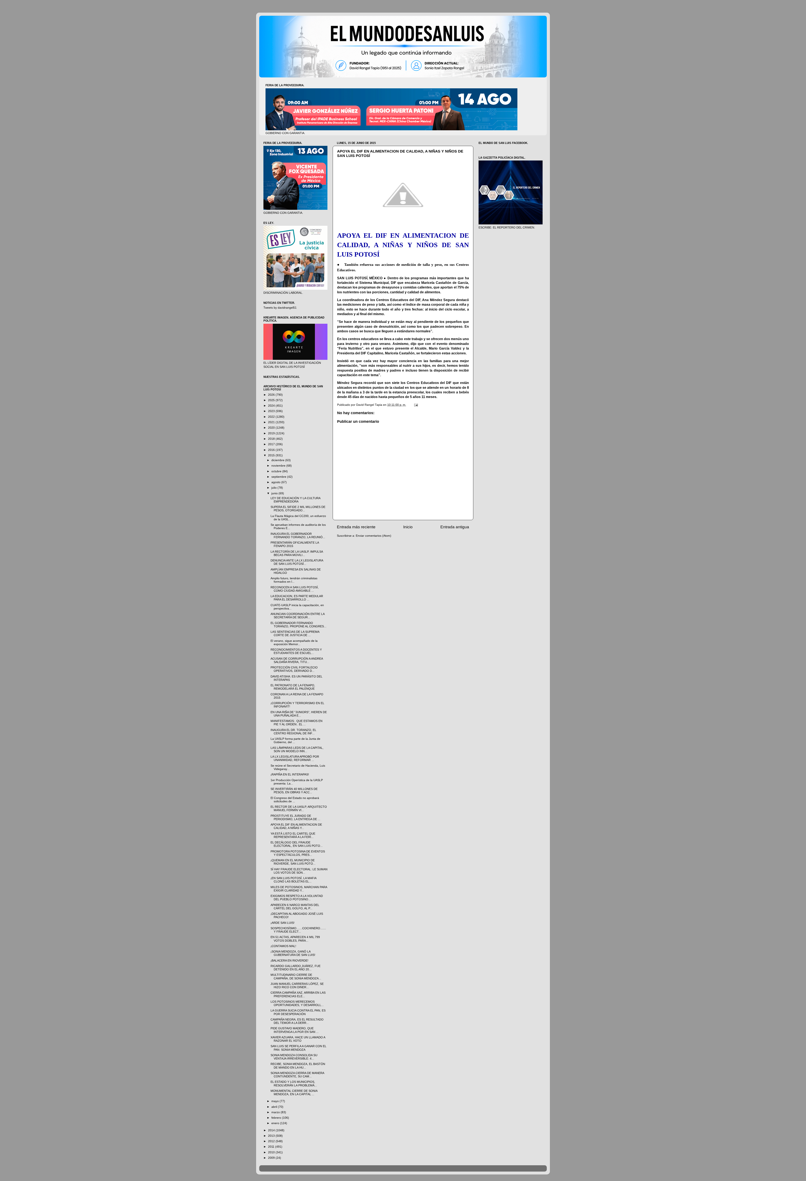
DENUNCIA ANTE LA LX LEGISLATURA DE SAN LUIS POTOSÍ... (297, 562)
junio (275, 493)
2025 (272, 400)
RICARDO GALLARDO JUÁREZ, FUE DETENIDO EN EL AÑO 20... (296, 967)
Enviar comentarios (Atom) (373, 535)
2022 (272, 416)
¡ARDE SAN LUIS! (282, 922)
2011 (271, 1146)
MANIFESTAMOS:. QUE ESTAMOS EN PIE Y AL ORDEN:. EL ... (296, 722)
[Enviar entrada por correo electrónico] (416, 404)
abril (274, 1106)
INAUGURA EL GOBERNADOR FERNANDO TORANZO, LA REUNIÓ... (298, 535)
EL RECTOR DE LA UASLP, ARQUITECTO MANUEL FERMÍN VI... (299, 808)
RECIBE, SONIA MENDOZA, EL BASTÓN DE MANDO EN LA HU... (298, 1065)
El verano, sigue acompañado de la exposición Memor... (294, 642)
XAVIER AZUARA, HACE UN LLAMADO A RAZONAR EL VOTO (298, 1039)
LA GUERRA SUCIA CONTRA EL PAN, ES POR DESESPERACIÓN (298, 1012)
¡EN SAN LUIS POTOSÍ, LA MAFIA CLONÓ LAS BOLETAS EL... (293, 880)
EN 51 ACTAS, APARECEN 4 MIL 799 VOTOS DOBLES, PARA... (295, 939)
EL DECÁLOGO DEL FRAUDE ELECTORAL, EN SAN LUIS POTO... (297, 844)
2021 (272, 422)
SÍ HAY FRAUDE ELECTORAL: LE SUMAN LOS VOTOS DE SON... (299, 871)
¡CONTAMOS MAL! (283, 946)
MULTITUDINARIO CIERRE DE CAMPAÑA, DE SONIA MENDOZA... (296, 976)
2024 (272, 405)
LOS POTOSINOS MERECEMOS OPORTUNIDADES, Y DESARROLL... (297, 1003)
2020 (272, 427)
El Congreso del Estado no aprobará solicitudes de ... (295, 799)
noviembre (278, 465)
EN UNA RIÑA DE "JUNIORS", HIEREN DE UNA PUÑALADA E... (299, 714)
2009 (272, 1157)
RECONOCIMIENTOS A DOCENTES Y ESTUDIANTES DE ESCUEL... (296, 651)
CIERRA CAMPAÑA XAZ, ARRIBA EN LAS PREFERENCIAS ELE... (298, 994)
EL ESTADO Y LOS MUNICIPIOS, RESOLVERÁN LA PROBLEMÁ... (294, 1083)
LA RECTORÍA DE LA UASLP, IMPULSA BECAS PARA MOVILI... (297, 553)
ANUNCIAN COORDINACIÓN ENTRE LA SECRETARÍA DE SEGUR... (297, 615)
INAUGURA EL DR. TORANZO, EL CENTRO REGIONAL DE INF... (293, 731)
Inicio (408, 527)
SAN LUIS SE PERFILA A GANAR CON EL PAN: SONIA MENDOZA (298, 1048)
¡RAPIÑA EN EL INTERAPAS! (290, 774)
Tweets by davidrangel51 (280, 307)
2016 (272, 450)
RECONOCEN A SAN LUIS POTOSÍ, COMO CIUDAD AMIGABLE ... (295, 589)
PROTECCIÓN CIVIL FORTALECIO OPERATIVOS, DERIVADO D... (294, 669)
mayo (275, 1101)
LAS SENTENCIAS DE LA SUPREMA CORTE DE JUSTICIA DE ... (295, 633)
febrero (276, 1117)
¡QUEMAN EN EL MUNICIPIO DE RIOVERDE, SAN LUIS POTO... (293, 862)
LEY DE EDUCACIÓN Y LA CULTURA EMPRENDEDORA (295, 500)
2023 (272, 411)
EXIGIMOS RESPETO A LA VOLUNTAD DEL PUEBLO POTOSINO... (297, 897)
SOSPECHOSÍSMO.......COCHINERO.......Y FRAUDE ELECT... (298, 930)
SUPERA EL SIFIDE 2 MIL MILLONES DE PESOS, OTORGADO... (298, 508)
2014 (272, 1130)
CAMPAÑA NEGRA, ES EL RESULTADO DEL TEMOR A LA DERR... (297, 1021)
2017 (272, 444)
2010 (272, 1152)
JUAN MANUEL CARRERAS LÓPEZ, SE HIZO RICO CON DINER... (297, 985)
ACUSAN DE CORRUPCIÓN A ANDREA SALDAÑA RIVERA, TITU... (297, 660)
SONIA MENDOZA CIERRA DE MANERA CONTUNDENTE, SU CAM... (297, 1074)
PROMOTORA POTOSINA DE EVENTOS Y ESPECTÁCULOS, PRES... (298, 853)
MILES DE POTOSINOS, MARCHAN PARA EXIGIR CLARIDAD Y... (299, 889)
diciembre (278, 460)
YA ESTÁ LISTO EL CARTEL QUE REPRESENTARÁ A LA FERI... (293, 835)
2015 (272, 455)
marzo (276, 1112)
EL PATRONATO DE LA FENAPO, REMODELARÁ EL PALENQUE (293, 687)
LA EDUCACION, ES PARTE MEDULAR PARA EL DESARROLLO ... (297, 598)
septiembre (279, 476)
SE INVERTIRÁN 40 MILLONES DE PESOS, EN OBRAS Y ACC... (294, 790)
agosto (276, 482)
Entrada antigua (454, 527)
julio (274, 487)
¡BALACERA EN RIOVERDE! (289, 960)
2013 (272, 1135)
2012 (272, 1141)
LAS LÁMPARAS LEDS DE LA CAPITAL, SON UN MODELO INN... (297, 749)
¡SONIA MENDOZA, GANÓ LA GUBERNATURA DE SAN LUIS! (293, 953)
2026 (272, 394)
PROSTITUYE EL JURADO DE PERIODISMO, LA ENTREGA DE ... (295, 817)
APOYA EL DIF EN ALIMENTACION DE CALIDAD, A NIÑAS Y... (296, 826)
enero (275, 1123)
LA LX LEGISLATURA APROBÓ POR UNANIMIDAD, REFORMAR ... (295, 758)
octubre (276, 471)
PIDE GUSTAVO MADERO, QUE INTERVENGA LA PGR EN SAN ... (295, 1030)
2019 (272, 433)
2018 (272, 438)
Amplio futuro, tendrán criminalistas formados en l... (294, 580)
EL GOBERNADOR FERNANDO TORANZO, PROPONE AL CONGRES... (298, 624)
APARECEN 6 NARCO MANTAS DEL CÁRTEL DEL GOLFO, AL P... (295, 906)
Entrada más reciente (356, 527)
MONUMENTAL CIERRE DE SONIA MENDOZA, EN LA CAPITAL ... (294, 1092)
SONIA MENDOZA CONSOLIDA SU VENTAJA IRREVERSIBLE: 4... (294, 1057)
